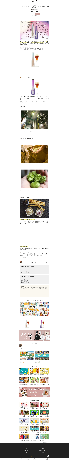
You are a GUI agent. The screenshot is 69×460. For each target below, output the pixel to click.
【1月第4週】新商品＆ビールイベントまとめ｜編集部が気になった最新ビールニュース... (34, 416)
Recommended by (45, 442)
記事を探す (28, 458)
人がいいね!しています (34, 15)
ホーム (22, 458)
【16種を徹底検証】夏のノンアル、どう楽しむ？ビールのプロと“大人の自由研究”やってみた (42, 361)
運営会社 (27, 452)
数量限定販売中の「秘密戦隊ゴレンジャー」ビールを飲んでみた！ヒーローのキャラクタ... (24, 440)
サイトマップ (42, 452)
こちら (25, 223)
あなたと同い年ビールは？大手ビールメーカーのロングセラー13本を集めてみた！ (24, 432)
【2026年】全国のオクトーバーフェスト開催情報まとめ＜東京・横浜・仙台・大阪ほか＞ (24, 384)
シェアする (41, 458)
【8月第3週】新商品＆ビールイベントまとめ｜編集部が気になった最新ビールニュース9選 (34, 384)
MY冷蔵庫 (47, 458)
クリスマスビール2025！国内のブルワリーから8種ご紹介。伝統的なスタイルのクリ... (44, 416)
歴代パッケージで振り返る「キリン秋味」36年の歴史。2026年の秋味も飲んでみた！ (44, 384)
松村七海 (34, 9)
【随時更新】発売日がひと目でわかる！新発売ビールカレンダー (34, 300)
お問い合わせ (42, 448)
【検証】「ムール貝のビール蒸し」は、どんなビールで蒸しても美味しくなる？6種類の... (44, 432)
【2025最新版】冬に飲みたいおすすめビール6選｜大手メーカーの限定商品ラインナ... (24, 424)
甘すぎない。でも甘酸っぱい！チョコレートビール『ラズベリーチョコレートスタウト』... (24, 416)
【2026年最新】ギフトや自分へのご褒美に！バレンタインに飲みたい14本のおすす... (34, 408)
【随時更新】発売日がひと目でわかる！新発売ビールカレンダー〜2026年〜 (44, 374)
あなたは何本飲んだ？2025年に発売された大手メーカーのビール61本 (34, 440)
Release (34, 5)
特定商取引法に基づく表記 (42, 450)
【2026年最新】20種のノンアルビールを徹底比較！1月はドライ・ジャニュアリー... (44, 424)
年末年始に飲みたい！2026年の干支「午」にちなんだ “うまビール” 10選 (44, 408)
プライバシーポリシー (26, 450)
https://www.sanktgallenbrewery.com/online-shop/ (37, 287)
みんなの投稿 (34, 458)
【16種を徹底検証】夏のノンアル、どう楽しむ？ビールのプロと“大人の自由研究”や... (34, 432)
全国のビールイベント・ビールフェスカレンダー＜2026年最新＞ (24, 374)
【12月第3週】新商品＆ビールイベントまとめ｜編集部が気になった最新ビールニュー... (34, 424)
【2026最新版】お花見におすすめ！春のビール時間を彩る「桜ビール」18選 (24, 408)
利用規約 (27, 448)
